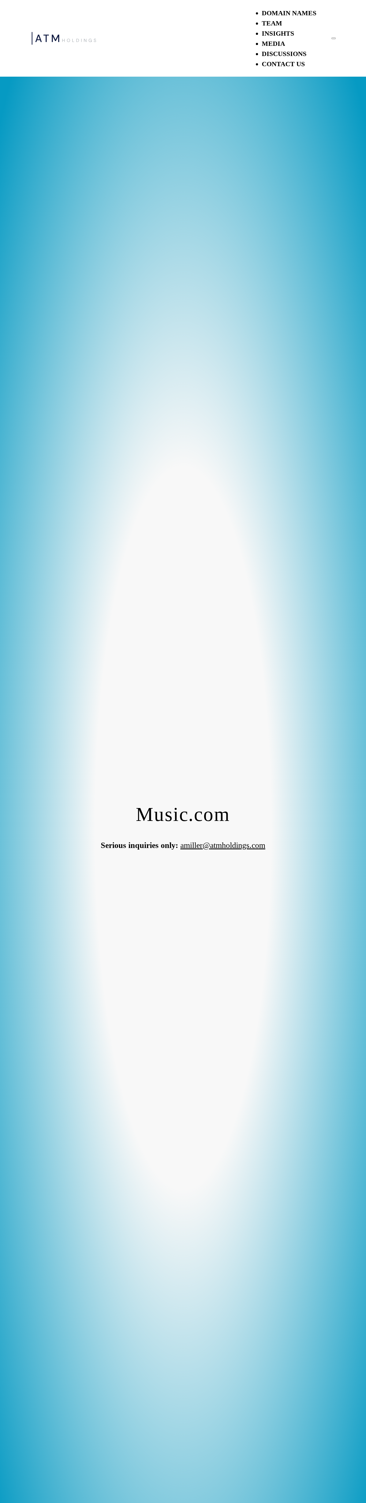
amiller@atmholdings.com (222, 845)
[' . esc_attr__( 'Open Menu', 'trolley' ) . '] (333, 38)
